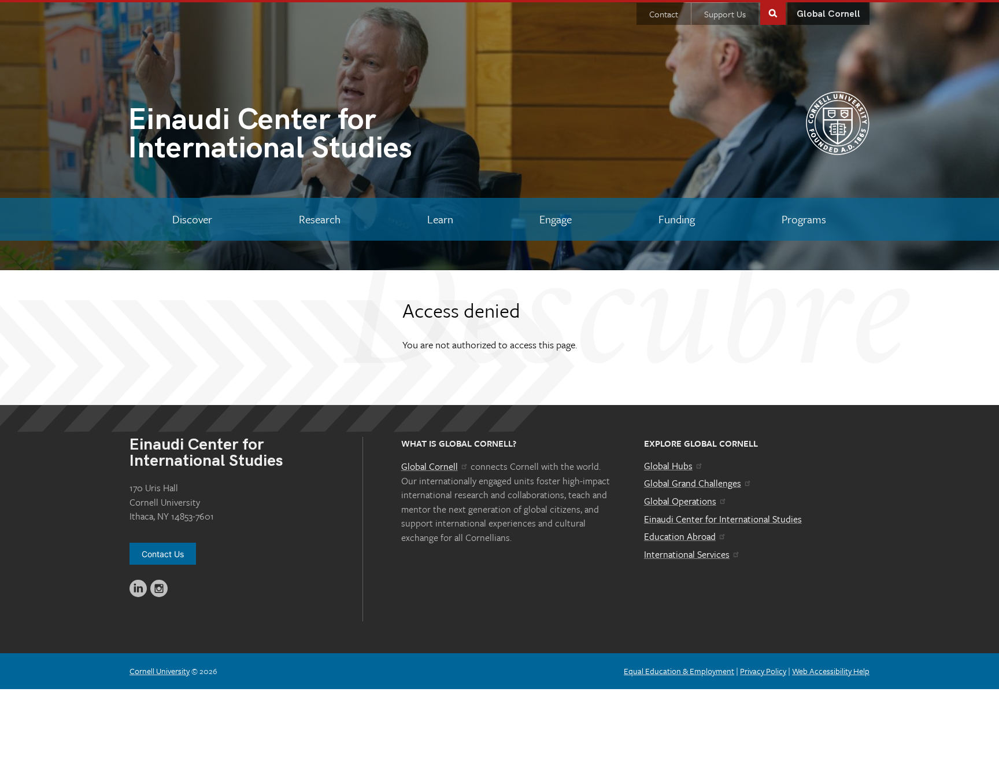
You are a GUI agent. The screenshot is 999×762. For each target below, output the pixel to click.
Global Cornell (828, 14)
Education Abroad (680, 536)
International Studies (270, 136)
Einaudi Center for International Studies (723, 519)
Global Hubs (668, 466)
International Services (687, 554)
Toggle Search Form (773, 12)
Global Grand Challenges (692, 483)
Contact (663, 14)
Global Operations (680, 501)
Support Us (725, 14)
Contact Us (163, 554)
